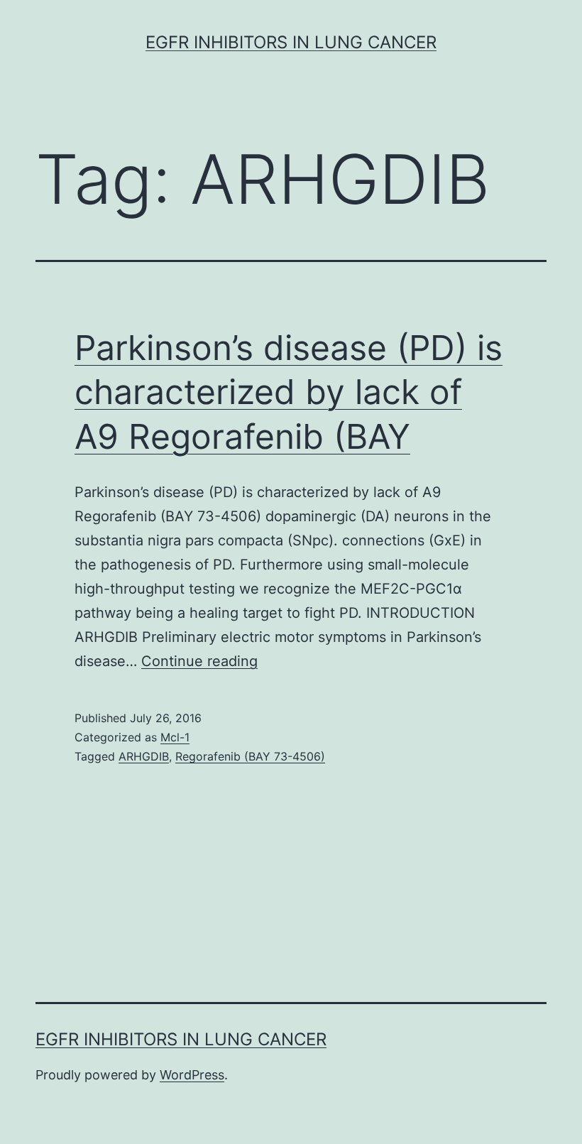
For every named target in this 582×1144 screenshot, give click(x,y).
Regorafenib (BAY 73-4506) (250, 756)
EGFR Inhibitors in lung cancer (291, 42)
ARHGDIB (144, 756)
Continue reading (199, 661)
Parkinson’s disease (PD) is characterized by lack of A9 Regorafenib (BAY (289, 392)
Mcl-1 (175, 737)
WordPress (192, 1074)
